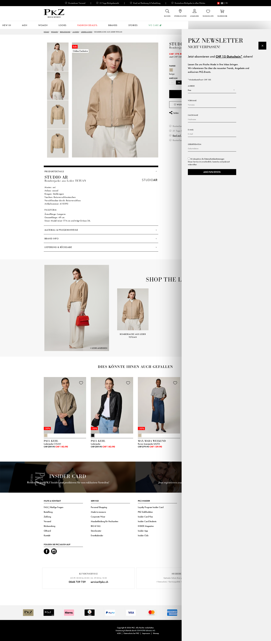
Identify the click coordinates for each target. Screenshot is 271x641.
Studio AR (181, 44)
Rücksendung (49, 526)
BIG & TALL (96, 526)
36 (179, 82)
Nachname (193, 115)
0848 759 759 (77, 582)
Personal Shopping (99, 507)
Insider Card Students (147, 521)
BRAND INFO (52, 238)
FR (227, 3)
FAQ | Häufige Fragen (53, 507)
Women (43, 25)
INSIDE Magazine (146, 526)
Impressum (146, 633)
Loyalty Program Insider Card (150, 507)
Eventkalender (97, 535)
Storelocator (96, 530)
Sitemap (156, 633)
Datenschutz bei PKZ (131, 633)
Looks (62, 25)
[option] (61, 56)
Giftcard (47, 530)
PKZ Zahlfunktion (145, 512)
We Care (154, 25)
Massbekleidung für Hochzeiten (104, 521)
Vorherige (113, 309)
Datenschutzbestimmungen (214, 159)
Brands (112, 25)
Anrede (191, 86)
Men (24, 25)
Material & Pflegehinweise (61, 230)
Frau (189, 90)
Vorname (192, 100)
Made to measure (98, 512)
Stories (133, 25)
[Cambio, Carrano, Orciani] (76, 307)
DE (222, 3)
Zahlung (47, 516)
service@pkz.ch (99, 582)
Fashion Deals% (87, 25)
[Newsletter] (262, 46)
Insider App (143, 530)
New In (6, 25)
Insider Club (143, 535)
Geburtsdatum (194, 144)
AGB (119, 633)
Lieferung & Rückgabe (58, 247)
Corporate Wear (98, 516)
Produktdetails (54, 171)
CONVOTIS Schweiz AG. (146, 630)
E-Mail (191, 129)
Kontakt (47, 535)
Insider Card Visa (145, 516)
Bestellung (48, 512)
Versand (47, 521)
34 (172, 82)
